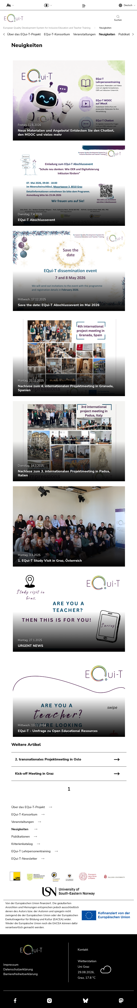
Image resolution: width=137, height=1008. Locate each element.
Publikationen (127, 34)
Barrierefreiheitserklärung (20, 974)
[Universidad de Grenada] (69, 877)
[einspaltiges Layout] (84, 5)
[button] (9, 5)
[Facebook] (15, 1000)
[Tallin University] (114, 877)
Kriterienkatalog (22, 844)
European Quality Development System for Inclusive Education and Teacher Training (47, 27)
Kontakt (83, 950)
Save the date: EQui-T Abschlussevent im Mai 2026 (58, 305)
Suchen (118, 20)
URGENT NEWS (30, 646)
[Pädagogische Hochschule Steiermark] (55, 877)
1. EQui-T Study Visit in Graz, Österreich (50, 560)
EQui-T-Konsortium (57, 34)
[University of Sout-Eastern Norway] (68, 892)
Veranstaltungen (84, 34)
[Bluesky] (85, 1000)
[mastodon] (121, 1000)
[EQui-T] (13, 18)
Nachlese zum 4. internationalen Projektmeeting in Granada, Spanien (65, 388)
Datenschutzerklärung (18, 969)
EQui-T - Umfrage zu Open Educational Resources (58, 731)
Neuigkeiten (107, 34)
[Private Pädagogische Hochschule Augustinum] (36, 877)
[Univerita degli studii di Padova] (88, 877)
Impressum (10, 965)
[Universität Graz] (15, 877)
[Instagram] (49, 1000)
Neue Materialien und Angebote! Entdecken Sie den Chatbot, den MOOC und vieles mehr (66, 132)
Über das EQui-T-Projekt (24, 34)
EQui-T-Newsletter (24, 859)
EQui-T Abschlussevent (36, 220)
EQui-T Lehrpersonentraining (31, 851)
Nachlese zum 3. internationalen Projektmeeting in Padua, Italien (64, 473)
